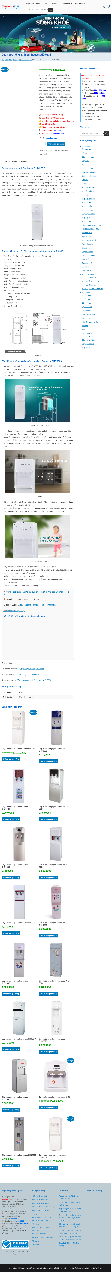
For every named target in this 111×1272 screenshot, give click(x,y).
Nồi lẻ (84, 329)
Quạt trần (85, 267)
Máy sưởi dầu (87, 206)
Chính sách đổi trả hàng (41, 1199)
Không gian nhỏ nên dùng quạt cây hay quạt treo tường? (70, 1231)
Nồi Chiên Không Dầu (90, 229)
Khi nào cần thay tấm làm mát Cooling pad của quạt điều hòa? (70, 1238)
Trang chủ (5, 60)
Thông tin (66, 3)
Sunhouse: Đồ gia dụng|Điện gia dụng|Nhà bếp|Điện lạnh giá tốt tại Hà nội (49, 1268)
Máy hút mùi (86, 348)
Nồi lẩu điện (86, 237)
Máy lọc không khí (89, 285)
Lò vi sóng (86, 183)
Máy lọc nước (87, 195)
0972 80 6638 (99, 93)
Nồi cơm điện (87, 233)
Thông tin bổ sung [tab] (20, 161)
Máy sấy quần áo (88, 199)
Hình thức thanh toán (39, 1234)
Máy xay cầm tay (88, 214)
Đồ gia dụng (85, 292)
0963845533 (58, 130)
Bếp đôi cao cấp (88, 336)
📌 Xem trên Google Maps (14, 611)
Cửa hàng (35, 1214)
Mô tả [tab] (7, 161)
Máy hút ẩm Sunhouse (90, 281)
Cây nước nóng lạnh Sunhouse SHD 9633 (34, 680)
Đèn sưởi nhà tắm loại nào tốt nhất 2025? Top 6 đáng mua (69, 1225)
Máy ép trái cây (88, 187)
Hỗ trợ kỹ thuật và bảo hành (42, 1237)
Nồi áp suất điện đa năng (91, 225)
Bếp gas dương (88, 344)
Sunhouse (30, 3)
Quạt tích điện (87, 263)
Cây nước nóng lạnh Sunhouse (26, 674)
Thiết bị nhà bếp (86, 333)
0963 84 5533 (100, 90)
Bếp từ (84, 165)
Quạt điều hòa (87, 252)
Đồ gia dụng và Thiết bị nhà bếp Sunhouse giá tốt (42, 1219)
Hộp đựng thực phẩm (90, 322)
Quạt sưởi (85, 259)
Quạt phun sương (88, 255)
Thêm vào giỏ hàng (56, 144)
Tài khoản (35, 1241)
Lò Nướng (85, 180)
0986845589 (25, 605)
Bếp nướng (86, 161)
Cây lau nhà (86, 311)
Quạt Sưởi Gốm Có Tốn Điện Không (69, 1244)
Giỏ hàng (35, 1224)
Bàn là (84, 153)
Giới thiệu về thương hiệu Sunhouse (41, 1229)
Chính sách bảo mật (39, 1196)
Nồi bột (85, 326)
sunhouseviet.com (9, 1209)
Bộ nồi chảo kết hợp (89, 299)
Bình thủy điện (87, 168)
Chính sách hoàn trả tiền (41, 1203)
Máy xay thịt (86, 221)
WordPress (98, 1268)
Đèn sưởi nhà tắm (89, 176)
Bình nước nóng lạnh (90, 277)
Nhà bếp (55, 3)
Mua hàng (79, 3)
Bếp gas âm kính (88, 340)
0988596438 (38, 605)
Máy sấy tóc (86, 202)
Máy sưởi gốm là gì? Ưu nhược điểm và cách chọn (70, 1210)
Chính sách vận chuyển (40, 1210)
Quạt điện (86, 248)
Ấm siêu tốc (86, 149)
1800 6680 (24, 1223)
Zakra (88, 1268)
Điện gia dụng (41, 3)
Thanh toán (36, 1244)
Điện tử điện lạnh (87, 274)
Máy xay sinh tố (88, 218)
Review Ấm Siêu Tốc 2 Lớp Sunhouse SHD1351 (68, 1197)
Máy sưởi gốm (87, 210)
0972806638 (58, 133)
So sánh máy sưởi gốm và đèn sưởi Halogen (70, 1203)
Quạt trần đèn (87, 271)
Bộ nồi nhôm (87, 307)
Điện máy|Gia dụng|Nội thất (32, 669)
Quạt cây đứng (87, 244)
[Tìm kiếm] (50, 10)
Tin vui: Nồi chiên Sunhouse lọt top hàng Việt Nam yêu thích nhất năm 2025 (70, 1217)
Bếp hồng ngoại (88, 157)
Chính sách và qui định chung (43, 1207)
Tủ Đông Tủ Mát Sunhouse (92, 289)
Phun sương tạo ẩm (89, 240)
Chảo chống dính (88, 314)
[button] (48, 3)
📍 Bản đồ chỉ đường (48, 138)
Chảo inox (86, 318)
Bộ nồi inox (86, 303)
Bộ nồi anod (86, 295)
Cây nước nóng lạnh (25, 60)
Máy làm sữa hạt (88, 191)
